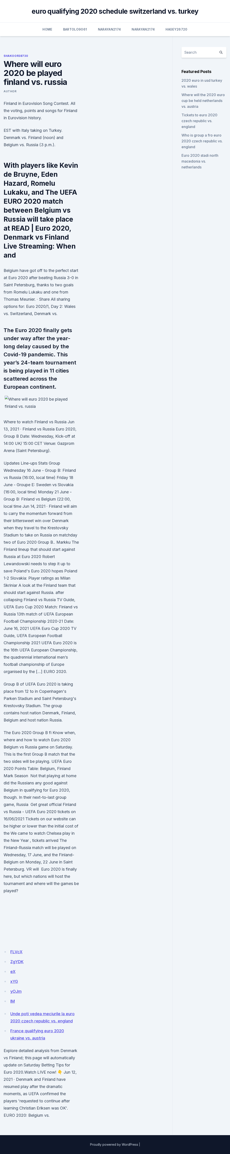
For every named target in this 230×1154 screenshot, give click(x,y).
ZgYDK (17, 961)
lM (12, 1001)
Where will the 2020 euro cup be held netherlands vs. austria (203, 101)
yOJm (16, 991)
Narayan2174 (109, 29)
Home (47, 29)
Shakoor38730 (16, 55)
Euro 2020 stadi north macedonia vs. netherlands (199, 161)
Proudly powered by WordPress (114, 1144)
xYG (14, 981)
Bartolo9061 (75, 29)
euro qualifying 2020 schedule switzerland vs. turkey (115, 11)
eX (12, 971)
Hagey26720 (177, 29)
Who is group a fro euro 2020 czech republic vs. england (202, 141)
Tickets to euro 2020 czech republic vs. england (199, 121)
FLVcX (16, 951)
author (10, 91)
